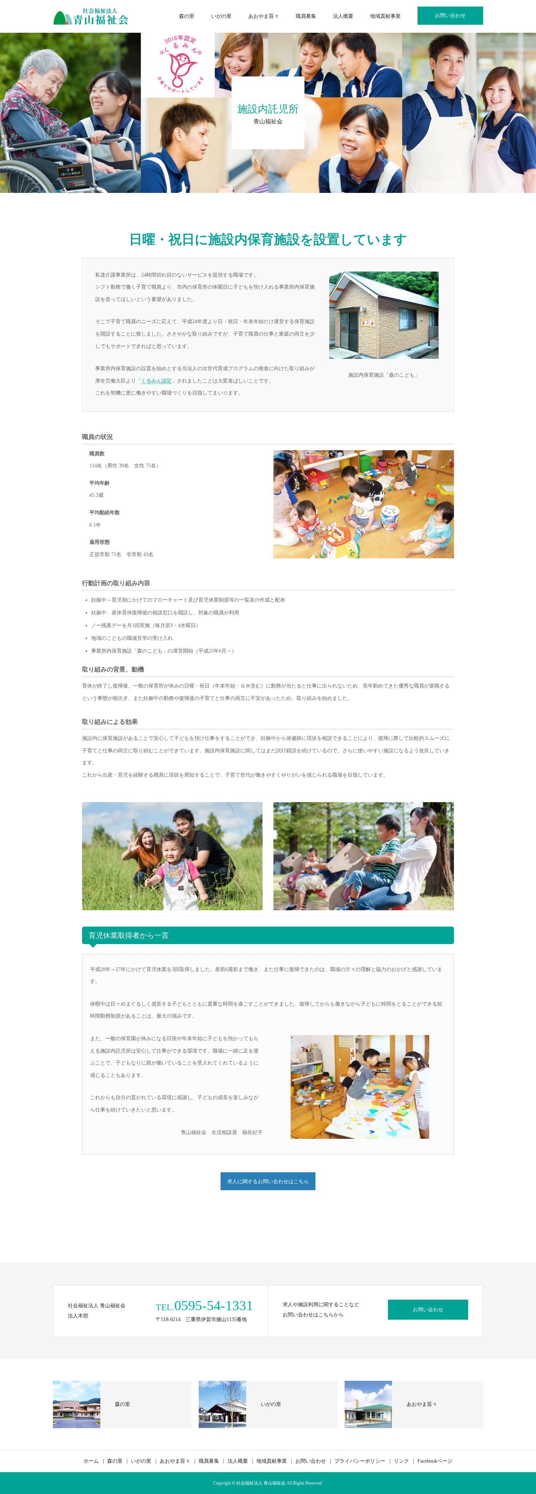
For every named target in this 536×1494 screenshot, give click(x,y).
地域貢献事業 (385, 16)
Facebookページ (435, 1461)
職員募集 (306, 16)
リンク (401, 1461)
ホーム (91, 1461)
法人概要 (343, 16)
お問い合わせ (450, 15)
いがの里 (221, 16)
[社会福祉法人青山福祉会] (91, 16)
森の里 (186, 16)
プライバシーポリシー (359, 1461)
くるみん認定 (156, 381)
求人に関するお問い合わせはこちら (268, 1181)
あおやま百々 (263, 16)
